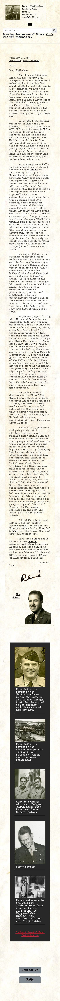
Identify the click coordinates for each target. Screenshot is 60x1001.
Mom (41, 528)
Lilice (36, 539)
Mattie (13, 140)
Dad (48, 528)
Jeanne (32, 541)
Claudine (41, 544)
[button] (30, 24)
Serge (32, 319)
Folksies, (22, 70)
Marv (19, 319)
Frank (34, 170)
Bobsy (15, 531)
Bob (27, 344)
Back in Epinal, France (24, 60)
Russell (14, 175)
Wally (46, 129)
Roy (33, 344)
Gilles (29, 544)
